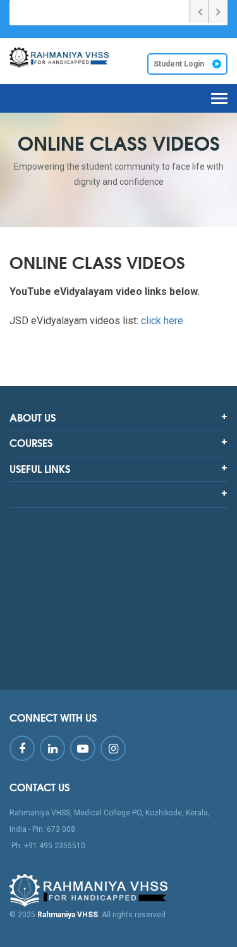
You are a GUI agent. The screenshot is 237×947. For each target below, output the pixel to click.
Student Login (180, 64)
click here (162, 321)
